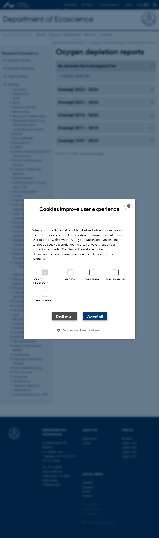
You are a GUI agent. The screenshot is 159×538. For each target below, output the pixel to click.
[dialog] (79, 269)
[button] (79, 330)
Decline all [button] (64, 316)
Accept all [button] (95, 316)
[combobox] (129, 206)
